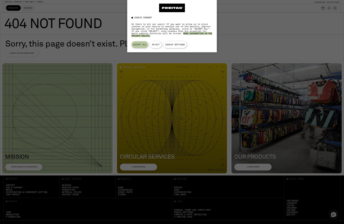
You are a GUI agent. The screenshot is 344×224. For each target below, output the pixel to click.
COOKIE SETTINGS (175, 44)
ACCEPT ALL (139, 44)
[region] (172, 26)
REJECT (156, 44)
